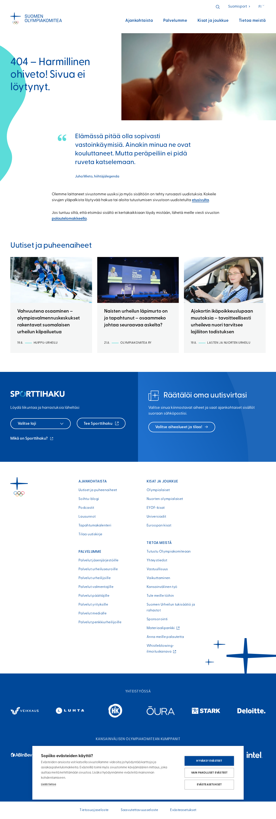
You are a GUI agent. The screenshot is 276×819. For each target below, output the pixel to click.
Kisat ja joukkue (213, 21)
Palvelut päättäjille (93, 596)
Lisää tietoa (48, 784)
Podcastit (86, 508)
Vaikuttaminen (158, 578)
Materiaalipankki (162, 628)
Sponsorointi (157, 619)
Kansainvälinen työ (162, 587)
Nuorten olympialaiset (165, 499)
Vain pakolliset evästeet (209, 772)
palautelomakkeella (69, 219)
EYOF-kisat (156, 508)
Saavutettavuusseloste (139, 810)
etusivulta (200, 200)
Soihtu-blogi (88, 499)
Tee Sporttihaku (98, 424)
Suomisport (239, 6)
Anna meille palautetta (165, 637)
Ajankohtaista (139, 21)
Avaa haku (217, 6)
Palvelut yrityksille (93, 604)
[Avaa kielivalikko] (262, 7)
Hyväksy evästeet (209, 760)
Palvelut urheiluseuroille (98, 569)
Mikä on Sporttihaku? (32, 439)
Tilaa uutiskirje (90, 534)
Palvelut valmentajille (95, 587)
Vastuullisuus (157, 569)
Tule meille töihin (160, 596)
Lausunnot (87, 516)
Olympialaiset (158, 490)
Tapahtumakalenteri (94, 525)
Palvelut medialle (92, 613)
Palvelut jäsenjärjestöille (98, 560)
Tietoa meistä (252, 21)
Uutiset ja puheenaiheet (97, 490)
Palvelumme (175, 21)
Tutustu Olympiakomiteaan (169, 551)
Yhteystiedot (157, 560)
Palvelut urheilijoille (94, 578)
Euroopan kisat (159, 525)
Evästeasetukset (209, 784)
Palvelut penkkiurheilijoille (99, 622)
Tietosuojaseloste (94, 810)
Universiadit (156, 516)
